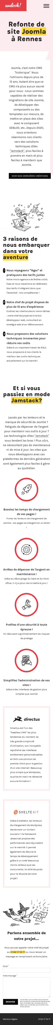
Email (6, 966)
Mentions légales (10, 1019)
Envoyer (10, 1002)
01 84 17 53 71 (17, 952)
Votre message (10, 976)
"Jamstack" (17, 151)
